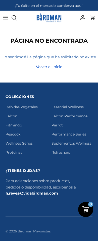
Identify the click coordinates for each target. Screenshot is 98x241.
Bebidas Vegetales (22, 107)
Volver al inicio (49, 66)
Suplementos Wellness (71, 143)
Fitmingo (14, 125)
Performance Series (69, 134)
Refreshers (61, 152)
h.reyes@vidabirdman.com (32, 193)
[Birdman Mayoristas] (49, 18)
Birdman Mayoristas (34, 231)
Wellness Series (19, 143)
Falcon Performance (69, 116)
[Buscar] (16, 17)
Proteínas (14, 152)
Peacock (13, 134)
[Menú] (5, 17)
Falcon (11, 116)
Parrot (57, 125)
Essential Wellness (68, 107)
